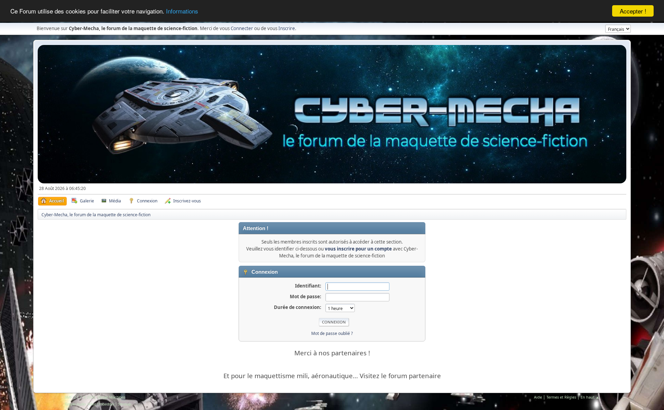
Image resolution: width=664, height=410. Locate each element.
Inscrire (286, 28)
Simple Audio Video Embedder (89, 404)
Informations (182, 11)
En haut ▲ (590, 397)
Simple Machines (111, 397)
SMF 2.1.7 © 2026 (80, 397)
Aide (538, 397)
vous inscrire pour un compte (358, 249)
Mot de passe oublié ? (332, 333)
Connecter (242, 28)
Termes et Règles (561, 397)
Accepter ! (633, 11)
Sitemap (124, 404)
